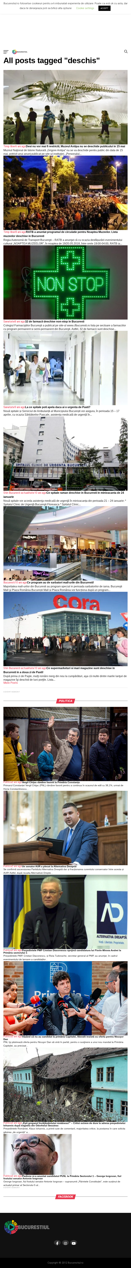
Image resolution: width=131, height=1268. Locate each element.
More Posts (10, 682)
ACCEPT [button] (104, 8)
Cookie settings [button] (85, 8)
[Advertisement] (65, 24)
